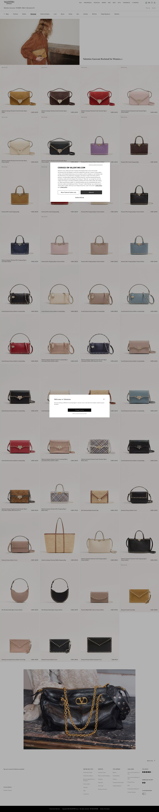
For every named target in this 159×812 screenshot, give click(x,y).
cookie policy (98, 185)
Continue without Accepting (96, 164)
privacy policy (63, 187)
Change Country (79, 410)
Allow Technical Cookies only (68, 192)
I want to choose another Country (79, 413)
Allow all (91, 192)
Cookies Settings (79, 197)
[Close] (104, 399)
